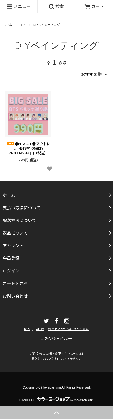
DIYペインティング (46, 24)
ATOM (40, 329)
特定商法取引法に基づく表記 (68, 329)
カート (97, 6)
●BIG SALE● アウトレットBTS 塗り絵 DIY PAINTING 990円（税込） (29, 149)
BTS (22, 24)
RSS (27, 329)
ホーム (7, 24)
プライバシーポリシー (56, 338)
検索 (59, 6)
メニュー (21, 6)
